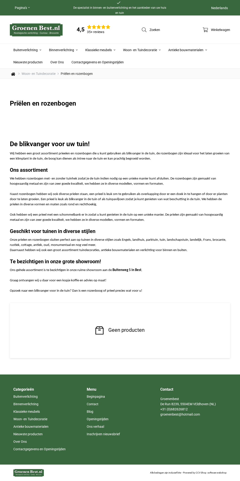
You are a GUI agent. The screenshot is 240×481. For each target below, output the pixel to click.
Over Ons (57, 62)
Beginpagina (96, 396)
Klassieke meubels (98, 50)
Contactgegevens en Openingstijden (97, 62)
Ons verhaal (95, 426)
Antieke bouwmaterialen (186, 50)
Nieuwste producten (28, 62)
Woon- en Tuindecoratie (140, 50)
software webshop (217, 472)
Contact (92, 404)
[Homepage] (36, 29)
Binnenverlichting (62, 50)
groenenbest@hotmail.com (180, 414)
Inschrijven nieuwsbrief (103, 434)
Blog (90, 411)
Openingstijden (98, 419)
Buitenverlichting (25, 50)
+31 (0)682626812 (174, 409)
